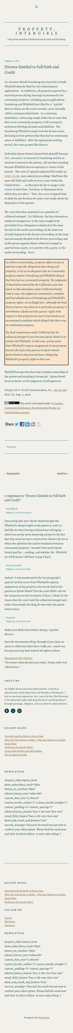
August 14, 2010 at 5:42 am (18, 621)
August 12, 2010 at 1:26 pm (18, 569)
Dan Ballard (11, 508)
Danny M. (11, 617)
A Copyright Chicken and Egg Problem (23, 751)
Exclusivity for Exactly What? (18, 747)
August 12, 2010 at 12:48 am (18, 512)
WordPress (9, 921)
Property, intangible (37, 31)
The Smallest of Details (15, 754)
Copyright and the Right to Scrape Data (23, 736)
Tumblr (8, 918)
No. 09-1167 (60, 390)
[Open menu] (36, 7)
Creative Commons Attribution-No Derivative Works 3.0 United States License (33, 407)
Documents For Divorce (18, 658)
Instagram (9, 925)
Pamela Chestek (13, 565)
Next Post (61, 473)
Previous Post (13, 473)
